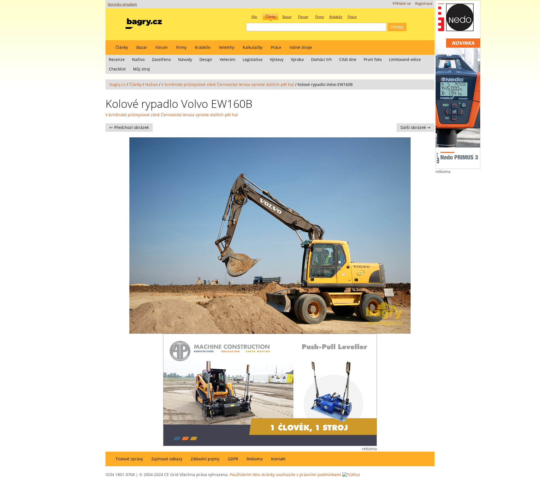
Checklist (117, 69)
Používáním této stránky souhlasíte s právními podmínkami (285, 474)
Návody (185, 59)
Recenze (117, 59)
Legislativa (252, 59)
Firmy (181, 47)
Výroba (297, 59)
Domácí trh (321, 59)
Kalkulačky (252, 47)
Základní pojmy (205, 458)
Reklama (255, 458)
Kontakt (278, 458)
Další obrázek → (415, 127)
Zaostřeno (161, 59)
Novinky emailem (122, 4)
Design (205, 59)
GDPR (233, 458)
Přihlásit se (402, 3)
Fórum (162, 47)
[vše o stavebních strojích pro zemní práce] (143, 22)
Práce (276, 47)
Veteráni (227, 59)
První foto (373, 59)
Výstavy (277, 59)
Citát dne (347, 59)
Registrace (423, 3)
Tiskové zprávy (129, 458)
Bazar (141, 47)
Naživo (138, 59)
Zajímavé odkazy (166, 458)
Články (122, 47)
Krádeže (202, 47)
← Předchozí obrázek (129, 127)
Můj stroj (141, 69)
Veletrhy (226, 47)
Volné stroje (301, 47)
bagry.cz (117, 84)
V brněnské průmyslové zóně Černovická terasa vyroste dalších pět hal (227, 84)
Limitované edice (405, 59)
